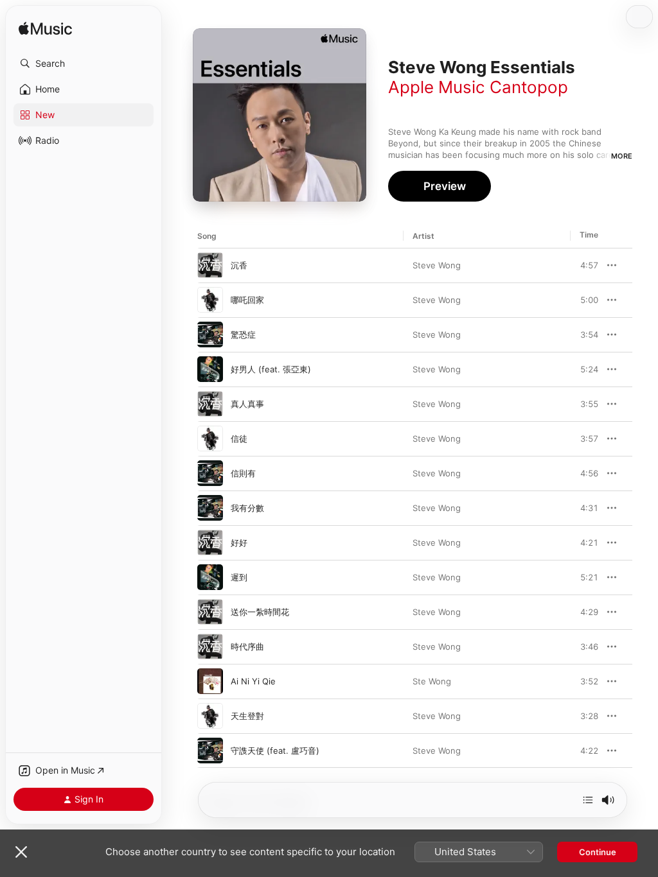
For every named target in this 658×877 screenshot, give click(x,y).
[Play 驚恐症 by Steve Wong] (210, 334)
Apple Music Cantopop (478, 87)
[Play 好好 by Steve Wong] (210, 542)
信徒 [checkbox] (239, 438)
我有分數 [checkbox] (247, 508)
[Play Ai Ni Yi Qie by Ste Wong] (210, 681)
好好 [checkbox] (239, 542)
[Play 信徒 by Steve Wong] (210, 438)
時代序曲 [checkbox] (247, 646)
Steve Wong (437, 265)
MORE (621, 156)
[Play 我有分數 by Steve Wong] (210, 508)
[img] (45, 29)
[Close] (21, 852)
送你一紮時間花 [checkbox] (260, 612)
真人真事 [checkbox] (247, 404)
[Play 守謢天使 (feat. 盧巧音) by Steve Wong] (210, 750)
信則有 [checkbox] (243, 473)
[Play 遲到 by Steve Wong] (210, 577)
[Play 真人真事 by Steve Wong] (210, 404)
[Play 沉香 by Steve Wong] (210, 265)
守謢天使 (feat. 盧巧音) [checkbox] (275, 750)
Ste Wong (432, 681)
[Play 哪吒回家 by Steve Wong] (210, 300)
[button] (83, 63)
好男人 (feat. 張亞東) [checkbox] (271, 369)
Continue (597, 852)
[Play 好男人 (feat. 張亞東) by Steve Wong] (210, 369)
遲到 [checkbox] (239, 577)
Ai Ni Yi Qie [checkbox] (253, 681)
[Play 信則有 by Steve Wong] (210, 473)
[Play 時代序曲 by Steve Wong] (210, 646)
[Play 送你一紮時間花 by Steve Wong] (210, 612)
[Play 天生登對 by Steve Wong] (210, 716)
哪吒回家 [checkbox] (247, 300)
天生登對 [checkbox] (247, 716)
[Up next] (588, 800)
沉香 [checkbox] (239, 265)
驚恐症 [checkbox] (243, 334)
